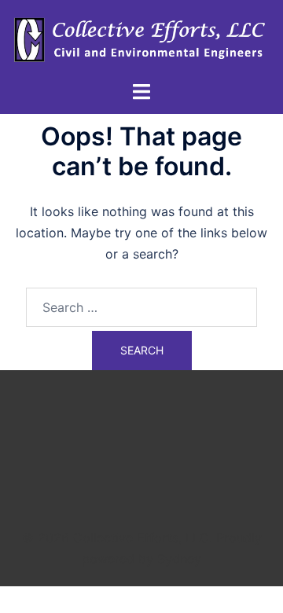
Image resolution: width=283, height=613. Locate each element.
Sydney (179, 559)
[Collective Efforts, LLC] (141, 38)
